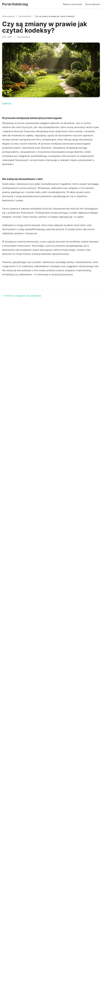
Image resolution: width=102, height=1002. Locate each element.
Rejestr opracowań (72, 4)
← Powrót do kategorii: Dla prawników (21, 295)
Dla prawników (25, 16)
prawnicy (7, 103)
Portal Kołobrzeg (15, 4)
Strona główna (92, 4)
